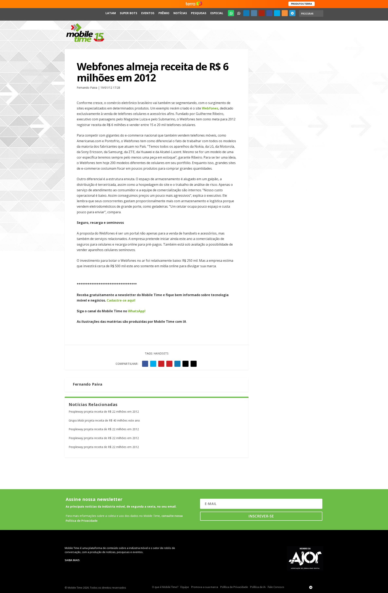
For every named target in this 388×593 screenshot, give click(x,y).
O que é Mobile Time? (165, 587)
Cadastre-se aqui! (121, 300)
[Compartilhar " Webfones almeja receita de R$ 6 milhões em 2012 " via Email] (185, 364)
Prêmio (163, 13)
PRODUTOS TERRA (301, 4)
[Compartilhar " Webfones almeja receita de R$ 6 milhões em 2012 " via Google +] (161, 364)
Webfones (210, 108)
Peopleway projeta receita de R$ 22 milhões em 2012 (104, 411)
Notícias (180, 13)
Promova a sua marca (204, 587)
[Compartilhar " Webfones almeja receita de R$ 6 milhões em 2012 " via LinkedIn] (177, 364)
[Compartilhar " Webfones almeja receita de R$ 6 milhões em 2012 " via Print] (194, 364)
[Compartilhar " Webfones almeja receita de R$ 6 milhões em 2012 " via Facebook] (145, 364)
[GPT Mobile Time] (239, 13)
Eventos (147, 13)
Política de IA (258, 587)
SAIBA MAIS (72, 560)
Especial (216, 13)
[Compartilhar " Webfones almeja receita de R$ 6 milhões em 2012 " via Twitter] (153, 364)
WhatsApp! (137, 311)
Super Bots (128, 13)
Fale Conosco (276, 587)
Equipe (184, 587)
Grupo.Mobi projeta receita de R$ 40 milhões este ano (104, 420)
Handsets (161, 353)
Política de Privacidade (234, 587)
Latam (110, 13)
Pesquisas (198, 13)
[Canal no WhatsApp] (231, 13)
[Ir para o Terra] (194, 4)
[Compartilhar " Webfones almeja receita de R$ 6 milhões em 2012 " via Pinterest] (169, 364)
